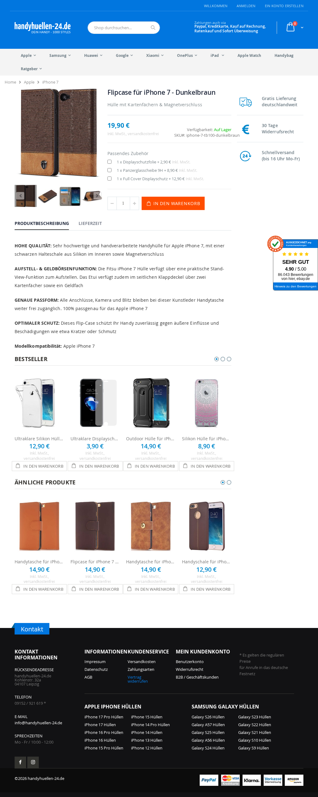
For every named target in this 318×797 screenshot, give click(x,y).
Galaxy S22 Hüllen (254, 724)
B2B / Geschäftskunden (197, 677)
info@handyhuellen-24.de (38, 723)
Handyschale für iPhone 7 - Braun (207, 562)
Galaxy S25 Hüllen (208, 732)
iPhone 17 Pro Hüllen (103, 717)
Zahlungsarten (141, 669)
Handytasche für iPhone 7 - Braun (151, 562)
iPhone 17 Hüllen (100, 724)
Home (10, 82)
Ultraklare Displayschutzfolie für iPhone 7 (95, 439)
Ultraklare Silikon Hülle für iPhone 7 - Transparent (39, 439)
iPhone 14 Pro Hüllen (150, 724)
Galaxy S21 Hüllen (254, 732)
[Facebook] (20, 762)
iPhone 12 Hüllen (146, 748)
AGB (88, 677)
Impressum (95, 661)
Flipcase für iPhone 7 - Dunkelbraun (95, 562)
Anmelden (246, 5)
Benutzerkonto (190, 661)
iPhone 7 (50, 82)
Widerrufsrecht (189, 669)
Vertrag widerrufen (138, 679)
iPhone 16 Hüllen (100, 740)
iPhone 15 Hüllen (146, 717)
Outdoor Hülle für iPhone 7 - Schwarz (151, 439)
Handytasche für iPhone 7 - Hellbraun (39, 562)
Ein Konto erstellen (284, 5)
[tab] (46, 223)
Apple (29, 82)
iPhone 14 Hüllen (146, 732)
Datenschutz (96, 669)
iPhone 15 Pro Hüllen (103, 748)
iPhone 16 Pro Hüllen (103, 732)
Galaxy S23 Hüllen (254, 717)
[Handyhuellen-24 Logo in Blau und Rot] (42, 27)
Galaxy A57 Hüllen (208, 724)
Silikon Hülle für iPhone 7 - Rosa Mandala (207, 439)
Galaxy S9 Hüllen (253, 748)
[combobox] (124, 27)
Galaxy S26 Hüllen (208, 717)
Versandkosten (142, 661)
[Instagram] (33, 762)
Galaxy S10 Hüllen (254, 740)
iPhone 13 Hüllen (146, 740)
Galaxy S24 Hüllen (208, 748)
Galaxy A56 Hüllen (208, 740)
